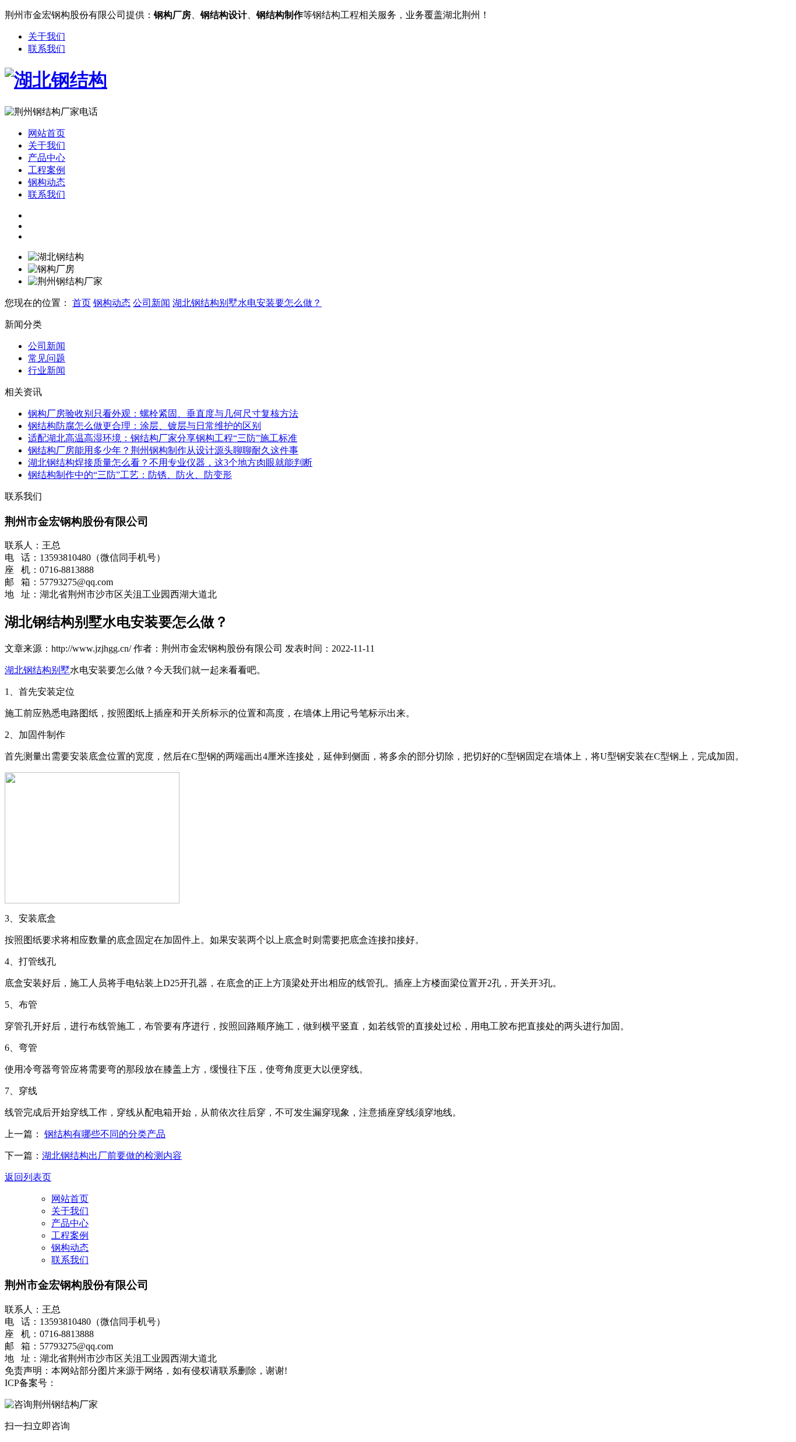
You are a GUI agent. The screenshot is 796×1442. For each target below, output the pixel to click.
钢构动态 (46, 182)
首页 (81, 303)
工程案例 (46, 170)
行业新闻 (46, 370)
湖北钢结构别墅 (37, 670)
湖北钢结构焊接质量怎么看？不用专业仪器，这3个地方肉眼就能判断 (170, 462)
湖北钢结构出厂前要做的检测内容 (112, 1155)
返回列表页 (28, 1177)
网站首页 (46, 133)
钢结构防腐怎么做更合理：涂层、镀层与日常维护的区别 (144, 426)
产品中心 (46, 158)
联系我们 (46, 49)
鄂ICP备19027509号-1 (100, 1383)
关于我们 (46, 36)
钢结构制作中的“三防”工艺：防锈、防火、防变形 (130, 475)
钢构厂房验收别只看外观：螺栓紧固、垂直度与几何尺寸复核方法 (163, 413)
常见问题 (46, 358)
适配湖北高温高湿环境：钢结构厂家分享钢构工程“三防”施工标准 (162, 438)
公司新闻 (151, 303)
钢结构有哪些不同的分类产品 (104, 1134)
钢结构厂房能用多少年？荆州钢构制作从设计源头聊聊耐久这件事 (163, 450)
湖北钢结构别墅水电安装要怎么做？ (247, 303)
